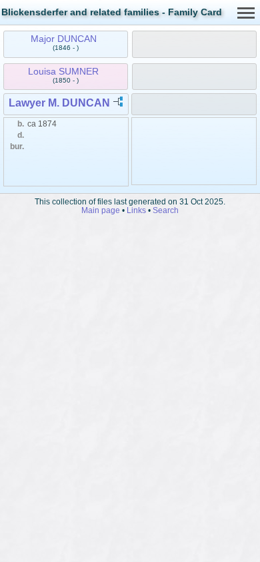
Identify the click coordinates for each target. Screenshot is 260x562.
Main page (100, 210)
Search (166, 210)
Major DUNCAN (64, 38)
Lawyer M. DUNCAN (59, 103)
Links (136, 210)
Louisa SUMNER (63, 71)
